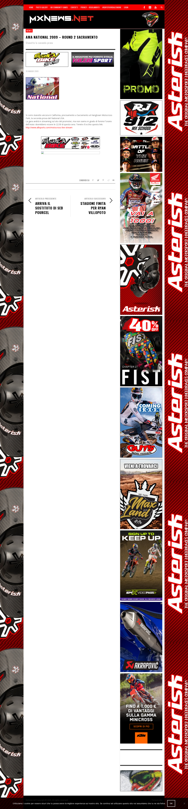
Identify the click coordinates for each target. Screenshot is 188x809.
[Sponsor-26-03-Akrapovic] (141, 636)
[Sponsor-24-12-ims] (141, 63)
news (29, 30)
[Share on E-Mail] (113, 180)
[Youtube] (155, 7)
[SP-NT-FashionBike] (47, 59)
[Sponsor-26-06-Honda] (141, 208)
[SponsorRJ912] (141, 117)
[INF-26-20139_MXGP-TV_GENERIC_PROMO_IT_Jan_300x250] (141, 154)
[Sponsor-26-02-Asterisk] (141, 279)
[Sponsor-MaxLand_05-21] (141, 493)
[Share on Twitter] (98, 180)
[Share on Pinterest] (103, 180)
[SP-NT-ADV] (141, 780)
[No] (184, 803)
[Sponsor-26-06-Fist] (141, 350)
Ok (171, 803)
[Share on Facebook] (93, 180)
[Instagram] (150, 7)
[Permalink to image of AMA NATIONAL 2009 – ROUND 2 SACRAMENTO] (42, 88)
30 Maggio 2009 (32, 71)
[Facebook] (144, 7)
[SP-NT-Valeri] (92, 59)
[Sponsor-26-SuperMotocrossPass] (141, 565)
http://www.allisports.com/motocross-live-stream (49, 127)
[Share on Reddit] (108, 180)
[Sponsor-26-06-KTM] (141, 708)
